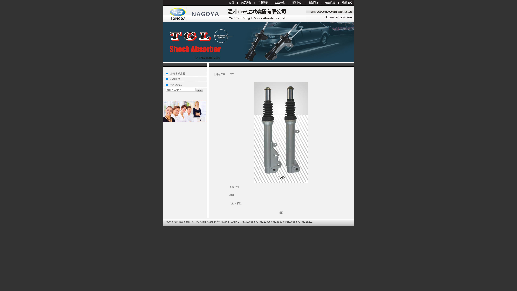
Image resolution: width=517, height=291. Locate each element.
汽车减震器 (176, 84)
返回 (281, 212)
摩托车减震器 (177, 73)
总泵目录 (175, 78)
